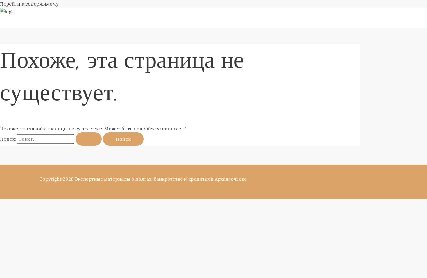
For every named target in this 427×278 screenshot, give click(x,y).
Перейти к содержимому (29, 4)
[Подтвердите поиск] (89, 139)
